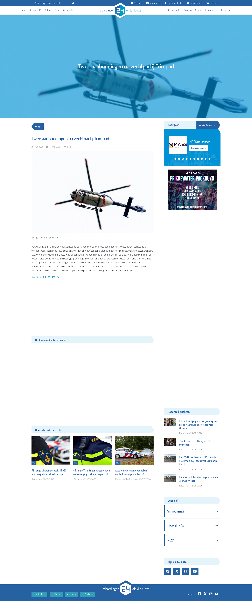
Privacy (72, 594)
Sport (57, 10)
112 (40, 10)
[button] (175, 159)
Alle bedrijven (205, 124)
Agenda (137, 3)
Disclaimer (89, 594)
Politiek (48, 10)
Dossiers (214, 3)
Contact (57, 594)
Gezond (198, 10)
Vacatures (154, 3)
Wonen (188, 10)
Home (23, 10)
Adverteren (196, 3)
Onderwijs (68, 10)
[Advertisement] (93, 309)
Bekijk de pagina (199, 149)
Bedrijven (226, 10)
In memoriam (211, 10)
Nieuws (32, 10)
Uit (168, 10)
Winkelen (176, 10)
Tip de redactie (175, 3)
